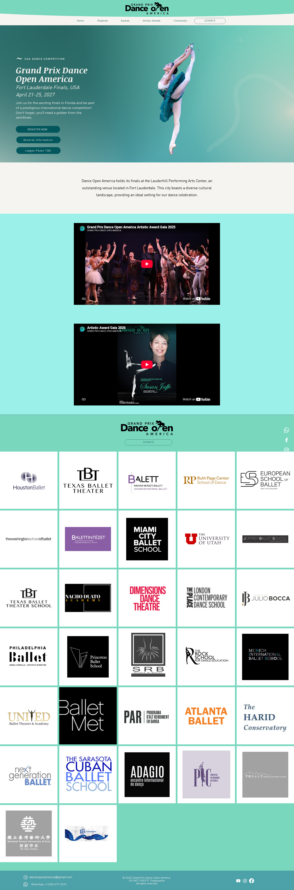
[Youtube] (238, 880)
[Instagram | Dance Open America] (286, 450)
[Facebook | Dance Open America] (286, 440)
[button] (98, 21)
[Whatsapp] (286, 430)
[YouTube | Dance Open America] (286, 460)
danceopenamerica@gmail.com (50, 877)
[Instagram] (244, 880)
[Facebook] (251, 880)
